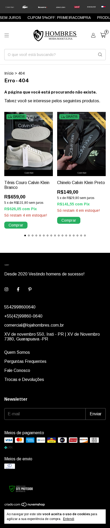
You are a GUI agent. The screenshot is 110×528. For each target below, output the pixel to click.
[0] (103, 35)
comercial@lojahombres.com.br (34, 325)
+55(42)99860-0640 (23, 316)
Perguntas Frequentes (25, 361)
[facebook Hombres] (18, 289)
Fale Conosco (17, 370)
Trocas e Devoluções (24, 379)
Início (9, 73)
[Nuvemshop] (25, 505)
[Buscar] (100, 54)
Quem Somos (17, 352)
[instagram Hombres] (6, 289)
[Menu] (6, 35)
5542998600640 (20, 307)
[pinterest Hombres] (30, 289)
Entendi (68, 519)
